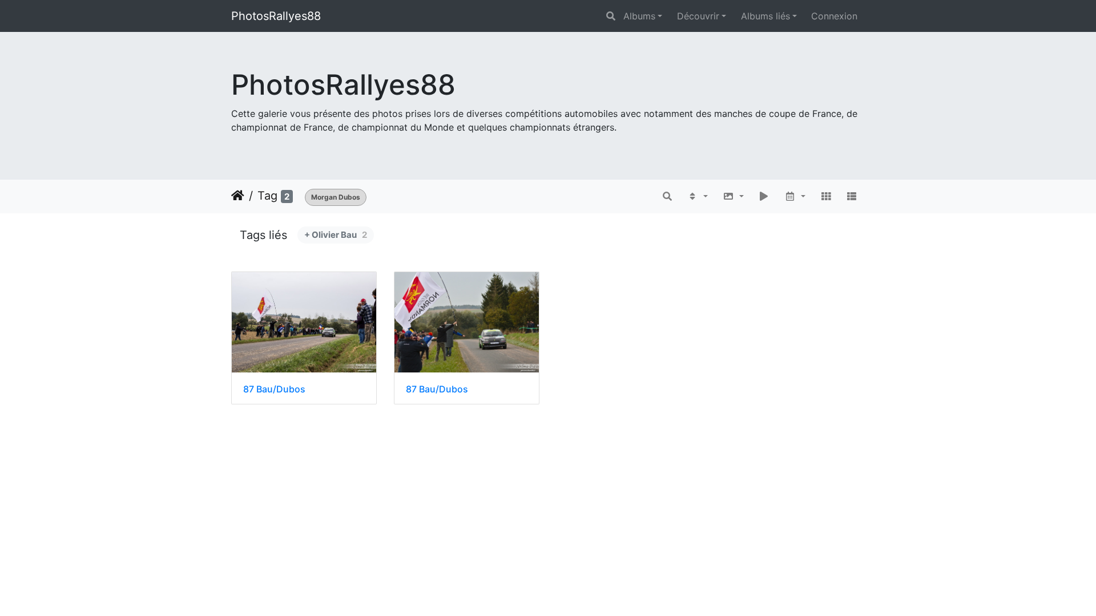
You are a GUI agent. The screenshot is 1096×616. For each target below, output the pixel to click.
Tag (267, 195)
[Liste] (852, 196)
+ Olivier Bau (335, 234)
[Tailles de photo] (733, 196)
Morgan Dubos (335, 197)
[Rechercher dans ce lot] (668, 196)
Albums (639, 16)
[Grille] (826, 196)
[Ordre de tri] (697, 196)
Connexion (834, 16)
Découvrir (698, 16)
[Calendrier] (795, 196)
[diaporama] (764, 196)
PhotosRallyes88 (276, 16)
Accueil (237, 195)
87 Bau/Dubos (274, 389)
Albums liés (765, 16)
